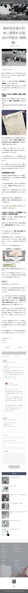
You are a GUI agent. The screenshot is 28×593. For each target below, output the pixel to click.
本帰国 (17, 45)
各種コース (3, 548)
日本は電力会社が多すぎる (15, 477)
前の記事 (8, 347)
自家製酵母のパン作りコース (6, 557)
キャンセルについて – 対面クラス (7, 567)
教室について (4, 563)
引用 (24, 363)
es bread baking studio (7, 2)
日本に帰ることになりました (16, 520)
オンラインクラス (17, 549)
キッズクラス (4, 553)
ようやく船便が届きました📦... (16, 503)
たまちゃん (8, 338)
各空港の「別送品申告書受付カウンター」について (14, 269)
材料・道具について (17, 548)
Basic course (4, 549)
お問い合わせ (16, 565)
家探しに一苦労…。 (14, 485)
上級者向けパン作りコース (6, 551)
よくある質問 (16, 563)
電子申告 (21, 105)
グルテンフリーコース (5, 555)
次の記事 (20, 347)
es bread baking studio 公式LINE (20, 567)
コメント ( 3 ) (16, 356)
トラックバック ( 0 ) (5, 356)
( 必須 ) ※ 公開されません (9, 440)
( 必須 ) (5, 435)
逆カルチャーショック (14, 529)
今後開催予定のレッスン (18, 551)
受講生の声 (3, 565)
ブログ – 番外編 (17, 568)
